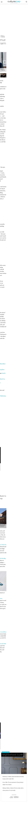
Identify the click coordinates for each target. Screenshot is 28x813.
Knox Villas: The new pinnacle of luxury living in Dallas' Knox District (13, 783)
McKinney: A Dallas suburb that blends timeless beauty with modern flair (13, 778)
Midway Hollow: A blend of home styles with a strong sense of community (13, 789)
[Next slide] (4, 62)
